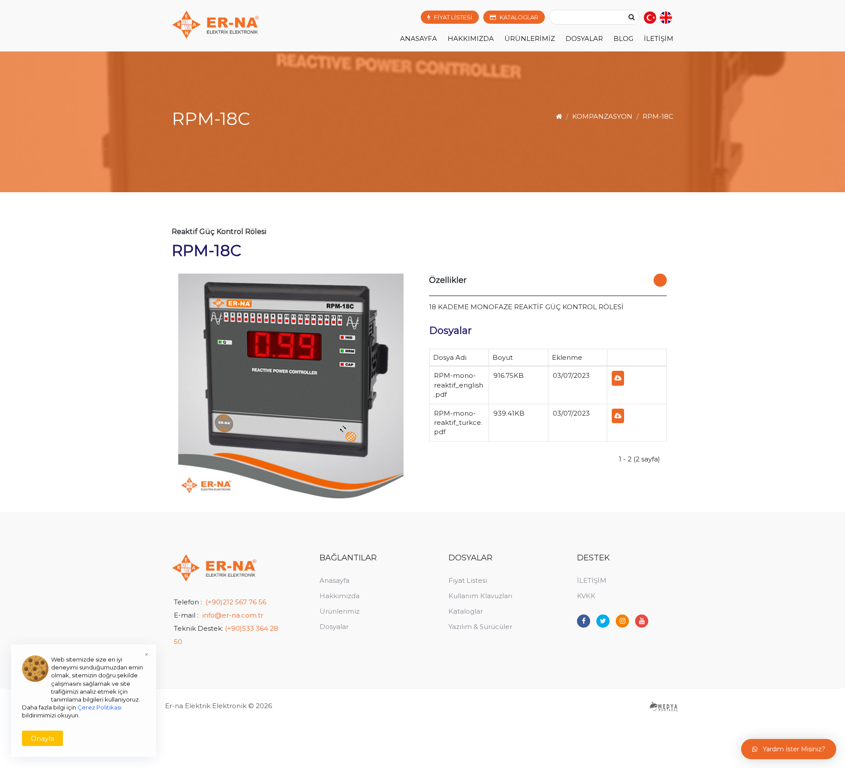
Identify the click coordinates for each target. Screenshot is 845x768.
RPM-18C (658, 116)
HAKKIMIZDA (471, 38)
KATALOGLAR (519, 17)
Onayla (42, 738)
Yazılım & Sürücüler (480, 626)
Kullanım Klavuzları (480, 596)
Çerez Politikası (99, 707)
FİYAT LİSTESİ (453, 17)
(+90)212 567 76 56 (236, 602)
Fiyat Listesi (467, 580)
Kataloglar (465, 611)
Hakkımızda (340, 596)
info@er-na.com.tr (232, 615)
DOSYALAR (584, 38)
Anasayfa (418, 38)
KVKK (586, 596)
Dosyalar (334, 626)
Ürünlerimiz (340, 611)
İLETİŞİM (658, 38)
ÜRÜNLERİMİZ (529, 38)
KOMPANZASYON (602, 116)
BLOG (623, 38)
